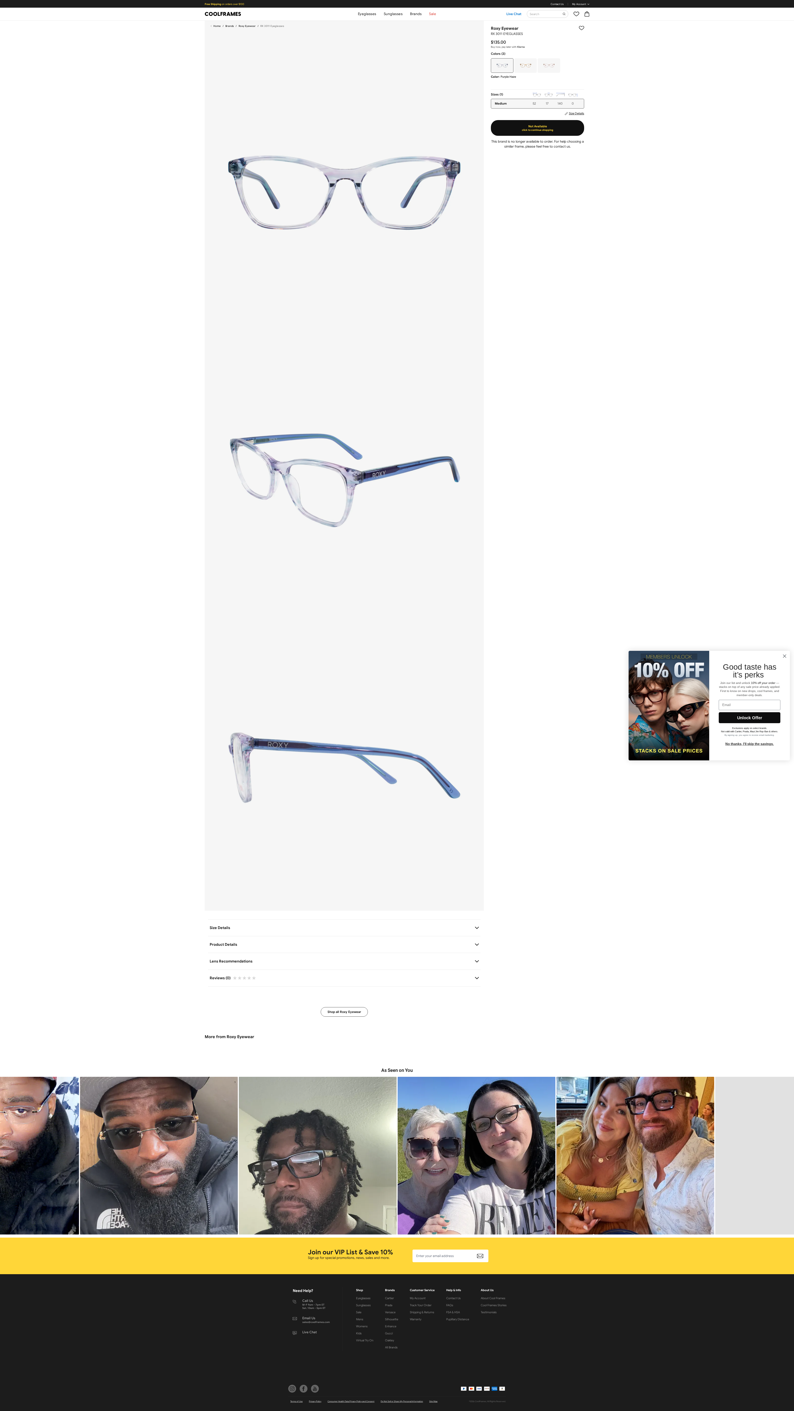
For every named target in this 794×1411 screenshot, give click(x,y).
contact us (562, 146)
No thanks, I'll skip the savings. (749, 744)
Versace (390, 1312)
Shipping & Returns (422, 1312)
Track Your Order (421, 1305)
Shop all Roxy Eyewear (344, 1012)
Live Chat (513, 14)
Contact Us (557, 4)
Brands (416, 14)
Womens (362, 1326)
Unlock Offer (749, 718)
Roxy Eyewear (247, 25)
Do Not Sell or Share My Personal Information (402, 1401)
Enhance (390, 1326)
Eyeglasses (367, 14)
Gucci (389, 1333)
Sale (432, 14)
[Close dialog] (784, 656)
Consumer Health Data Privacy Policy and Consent (351, 1401)
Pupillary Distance (457, 1319)
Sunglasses (393, 14)
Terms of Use (296, 1401)
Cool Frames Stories (494, 1305)
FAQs (449, 1305)
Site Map (433, 1401)
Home (217, 25)
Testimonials (489, 1312)
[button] (159, 1155)
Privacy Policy (315, 1401)
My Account (579, 4)
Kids (359, 1333)
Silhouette (391, 1319)
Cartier (389, 1298)
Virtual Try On (364, 1340)
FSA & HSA (453, 1312)
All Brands (391, 1347)
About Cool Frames (493, 1298)
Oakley (389, 1340)
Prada (388, 1305)
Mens (359, 1319)
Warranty (415, 1319)
